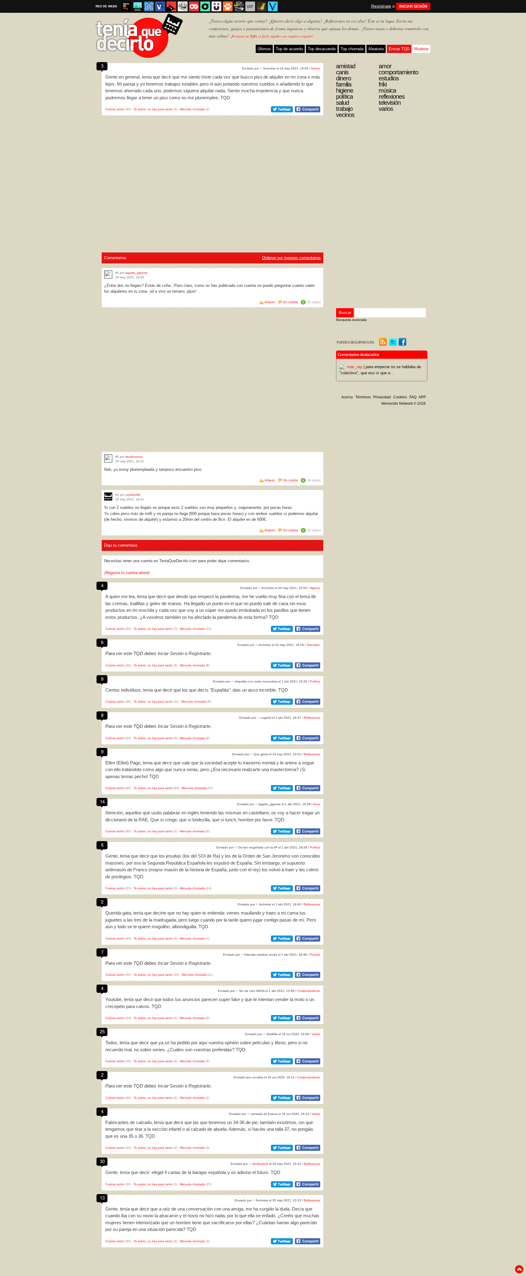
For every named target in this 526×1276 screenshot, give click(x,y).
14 (102, 801)
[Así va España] (171, 6)
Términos (363, 397)
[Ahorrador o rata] (261, 6)
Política (315, 681)
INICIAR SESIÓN (413, 6)
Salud (342, 102)
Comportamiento (308, 990)
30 (102, 1161)
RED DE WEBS (106, 6)
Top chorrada (352, 49)
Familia (343, 84)
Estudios (389, 78)
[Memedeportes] (149, 6)
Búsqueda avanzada (351, 320)
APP (422, 397)
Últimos (264, 49)
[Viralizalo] (273, 6)
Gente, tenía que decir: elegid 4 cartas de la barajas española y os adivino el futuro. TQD (192, 1172)
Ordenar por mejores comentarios (291, 258)
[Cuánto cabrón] (183, 6)
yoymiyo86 (132, 494)
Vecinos (345, 114)
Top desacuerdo (322, 49)
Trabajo (344, 108)
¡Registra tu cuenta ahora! (127, 572)
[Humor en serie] (216, 6)
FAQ (412, 397)
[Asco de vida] (126, 6)
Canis (342, 72)
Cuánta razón (114, 109)
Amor (316, 804)
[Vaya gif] (250, 6)
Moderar (421, 49)
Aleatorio (376, 49)
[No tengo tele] (239, 6)
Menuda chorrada (192, 109)
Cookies (400, 397)
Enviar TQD (399, 49)
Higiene (315, 588)
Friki (383, 84)
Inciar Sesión (171, 653)
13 (102, 1197)
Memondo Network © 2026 (403, 403)
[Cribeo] (205, 6)
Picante (315, 954)
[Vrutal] (194, 6)
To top (519, 1269)
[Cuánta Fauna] (228, 6)
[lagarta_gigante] (108, 274)
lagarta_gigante (136, 272)
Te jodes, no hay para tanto (153, 109)
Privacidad (382, 397)
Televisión (313, 645)
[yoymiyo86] (108, 496)
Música (387, 90)
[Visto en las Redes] (160, 6)
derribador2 (260, 1163)
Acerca (347, 397)
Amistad (345, 66)
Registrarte (199, 653)
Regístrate (381, 6)
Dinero (315, 68)
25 (102, 1031)
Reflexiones (312, 717)
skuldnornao (134, 456)
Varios (316, 1034)
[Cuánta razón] (137, 6)
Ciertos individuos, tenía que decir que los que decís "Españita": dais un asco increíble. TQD (196, 690)
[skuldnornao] (108, 458)
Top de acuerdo (289, 49)
